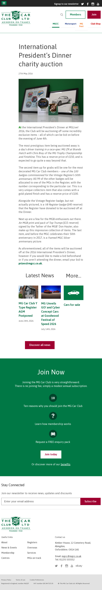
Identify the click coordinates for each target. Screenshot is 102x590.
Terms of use (20, 580)
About (4, 542)
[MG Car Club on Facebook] (87, 4)
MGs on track (34, 558)
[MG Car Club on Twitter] (82, 4)
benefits (65, 464)
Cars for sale (72, 304)
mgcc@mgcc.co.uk (71, 556)
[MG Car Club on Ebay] (79, 566)
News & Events (9, 547)
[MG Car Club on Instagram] (93, 4)
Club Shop (96, 24)
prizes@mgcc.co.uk (30, 263)
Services (31, 552)
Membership (7, 552)
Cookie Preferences (37, 580)
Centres (5, 558)
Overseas (32, 547)
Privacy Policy (6, 580)
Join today (51, 454)
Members (75, 14)
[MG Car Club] (16, 26)
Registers (32, 542)
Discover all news (39, 344)
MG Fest (81, 25)
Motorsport (68, 24)
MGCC (56, 24)
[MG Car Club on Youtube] (98, 4)
